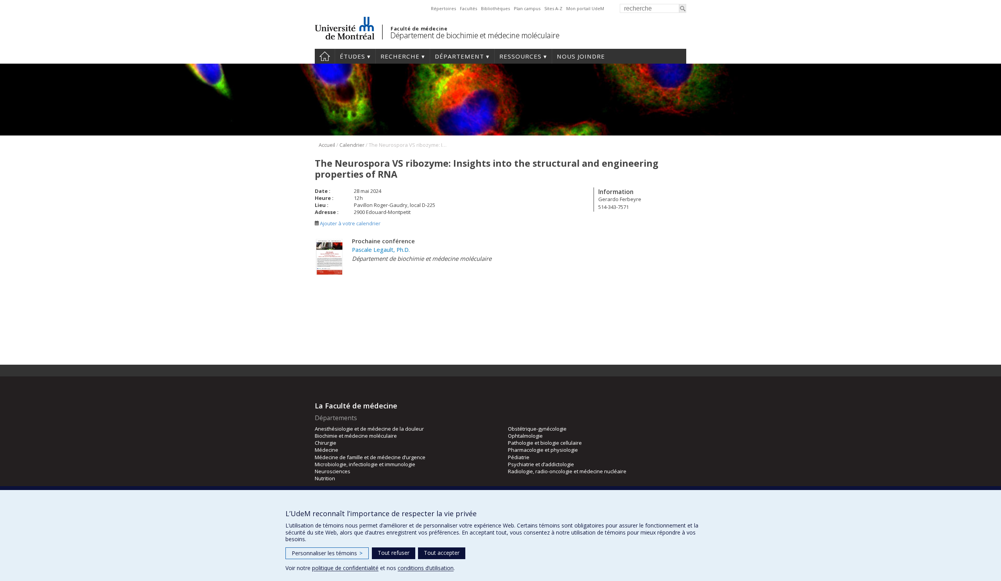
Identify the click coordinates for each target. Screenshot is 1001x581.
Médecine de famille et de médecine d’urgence (370, 457)
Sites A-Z (553, 8)
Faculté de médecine (419, 28)
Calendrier (351, 144)
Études (352, 56)
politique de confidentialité (345, 568)
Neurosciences (332, 471)
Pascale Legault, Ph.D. (381, 249)
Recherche (400, 56)
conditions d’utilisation (426, 568)
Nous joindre (581, 56)
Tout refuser (393, 552)
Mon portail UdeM (585, 8)
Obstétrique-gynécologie (537, 428)
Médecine (326, 449)
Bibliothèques (495, 8)
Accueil (324, 56)
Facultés (468, 8)
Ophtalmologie (525, 435)
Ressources (520, 56)
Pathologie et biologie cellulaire (545, 442)
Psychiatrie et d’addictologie (541, 464)
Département (459, 56)
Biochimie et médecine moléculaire (356, 435)
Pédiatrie (518, 457)
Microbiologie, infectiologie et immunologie (365, 464)
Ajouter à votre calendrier (349, 223)
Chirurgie (325, 442)
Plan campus (527, 8)
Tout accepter (441, 552)
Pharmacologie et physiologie (543, 449)
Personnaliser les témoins (327, 553)
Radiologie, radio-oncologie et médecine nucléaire (567, 471)
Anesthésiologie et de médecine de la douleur (369, 428)
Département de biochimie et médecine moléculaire (474, 35)
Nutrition (325, 478)
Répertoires (443, 8)
